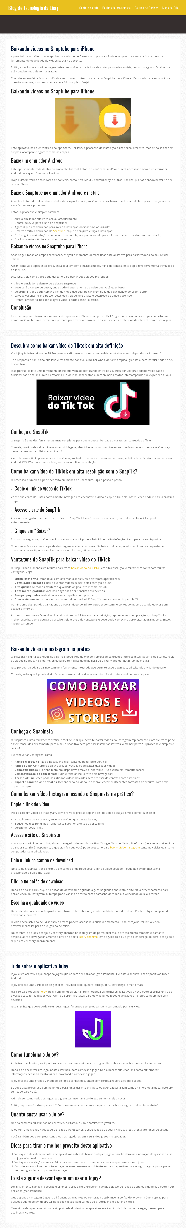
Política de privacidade (116, 7)
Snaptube (59, 231)
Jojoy (44, 991)
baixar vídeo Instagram (125, 847)
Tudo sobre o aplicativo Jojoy (39, 966)
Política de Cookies (146, 7)
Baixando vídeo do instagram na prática (50, 649)
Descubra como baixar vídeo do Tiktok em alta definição (67, 345)
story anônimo (88, 936)
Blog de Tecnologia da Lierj (33, 7)
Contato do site (89, 7)
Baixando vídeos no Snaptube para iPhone (52, 48)
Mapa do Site (170, 7)
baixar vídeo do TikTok (85, 568)
